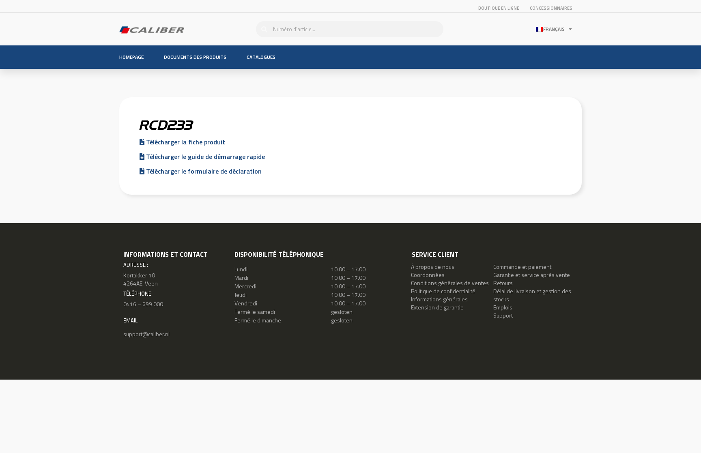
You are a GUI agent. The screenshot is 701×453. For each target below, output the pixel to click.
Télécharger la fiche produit (184, 142)
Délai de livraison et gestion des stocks (532, 295)
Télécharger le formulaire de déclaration (203, 171)
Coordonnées (428, 275)
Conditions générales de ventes (450, 283)
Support (503, 315)
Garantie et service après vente (531, 275)
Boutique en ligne (498, 8)
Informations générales (439, 299)
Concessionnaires (551, 8)
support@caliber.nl (146, 334)
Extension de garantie (437, 307)
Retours (503, 283)
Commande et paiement (522, 266)
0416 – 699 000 (143, 304)
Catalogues (261, 57)
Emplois (502, 307)
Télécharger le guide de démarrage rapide (204, 156)
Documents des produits (195, 57)
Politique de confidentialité (443, 291)
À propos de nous (432, 266)
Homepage (131, 57)
